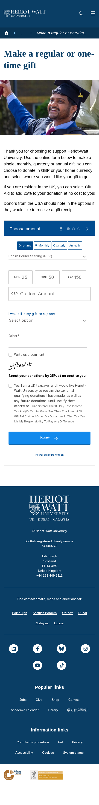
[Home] (6, 33)
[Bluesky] (61, 668)
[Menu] (91, 13)
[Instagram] (85, 668)
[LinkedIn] (13, 668)
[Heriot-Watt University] (25, 13)
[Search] (81, 13)
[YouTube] (37, 684)
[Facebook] (37, 668)
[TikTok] (61, 684)
